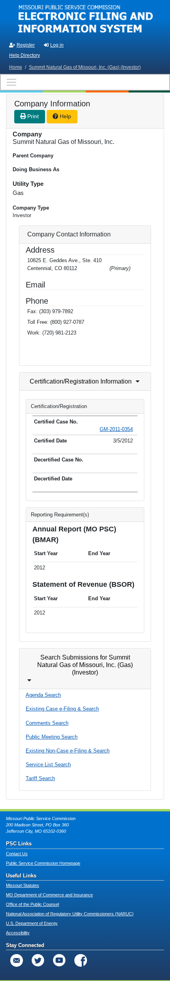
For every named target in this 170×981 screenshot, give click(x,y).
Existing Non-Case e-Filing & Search (68, 751)
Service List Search (48, 764)
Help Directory (24, 55)
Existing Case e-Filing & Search (62, 709)
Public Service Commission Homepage (43, 863)
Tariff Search (40, 778)
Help (64, 116)
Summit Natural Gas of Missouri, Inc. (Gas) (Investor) (85, 67)
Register (26, 45)
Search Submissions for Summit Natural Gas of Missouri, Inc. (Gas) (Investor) (85, 665)
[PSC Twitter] (38, 960)
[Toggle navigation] (85, 82)
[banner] (85, 19)
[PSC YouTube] (59, 960)
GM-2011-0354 (116, 429)
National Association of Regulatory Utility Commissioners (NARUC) (70, 913)
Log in (57, 45)
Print (32, 116)
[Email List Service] (16, 960)
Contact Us (17, 853)
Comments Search (47, 723)
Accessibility (18, 932)
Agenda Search (43, 695)
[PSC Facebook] (80, 960)
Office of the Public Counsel (32, 904)
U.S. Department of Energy (32, 923)
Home (15, 67)
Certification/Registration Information (81, 381)
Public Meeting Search (51, 737)
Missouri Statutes (22, 885)
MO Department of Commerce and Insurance (49, 894)
